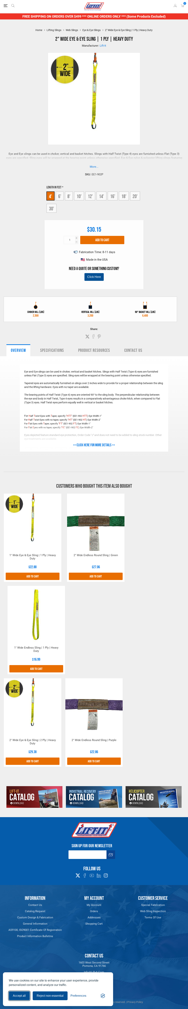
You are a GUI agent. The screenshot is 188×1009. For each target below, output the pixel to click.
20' (135, 196)
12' (90, 196)
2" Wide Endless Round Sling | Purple (94, 740)
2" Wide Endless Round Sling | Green (96, 555)
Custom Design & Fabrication (35, 917)
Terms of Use (152, 917)
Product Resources (94, 350)
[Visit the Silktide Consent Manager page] (102, 995)
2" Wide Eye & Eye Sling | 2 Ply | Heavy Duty (32, 741)
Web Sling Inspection (153, 911)
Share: (94, 329)
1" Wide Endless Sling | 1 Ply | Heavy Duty (36, 649)
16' (112, 196)
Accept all (19, 995)
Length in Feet (54, 187)
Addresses (94, 917)
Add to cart (102, 240)
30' (51, 208)
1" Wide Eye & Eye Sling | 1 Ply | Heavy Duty (32, 557)
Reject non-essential (50, 995)
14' (101, 196)
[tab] (18, 350)
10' (79, 196)
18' (123, 196)
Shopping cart (94, 923)
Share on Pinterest (99, 336)
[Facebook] (85, 875)
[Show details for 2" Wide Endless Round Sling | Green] (95, 522)
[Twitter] (78, 874)
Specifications (52, 350)
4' (50, 196)
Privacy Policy (135, 1002)
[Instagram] (106, 875)
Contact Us (133, 350)
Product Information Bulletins (35, 936)
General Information (35, 923)
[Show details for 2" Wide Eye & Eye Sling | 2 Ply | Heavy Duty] (32, 707)
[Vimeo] (99, 875)
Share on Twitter (87, 336)
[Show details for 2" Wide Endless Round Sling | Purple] (94, 707)
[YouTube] (92, 875)
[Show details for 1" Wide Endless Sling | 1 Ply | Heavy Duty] (36, 614)
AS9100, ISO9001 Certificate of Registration (35, 930)
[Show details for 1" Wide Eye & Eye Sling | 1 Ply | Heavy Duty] (32, 522)
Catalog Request (35, 911)
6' (59, 196)
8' (68, 196)
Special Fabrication (153, 905)
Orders (94, 911)
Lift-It (103, 45)
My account (94, 905)
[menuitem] (35, 905)
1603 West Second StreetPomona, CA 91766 (94, 964)
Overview (18, 350)
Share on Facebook (93, 336)
